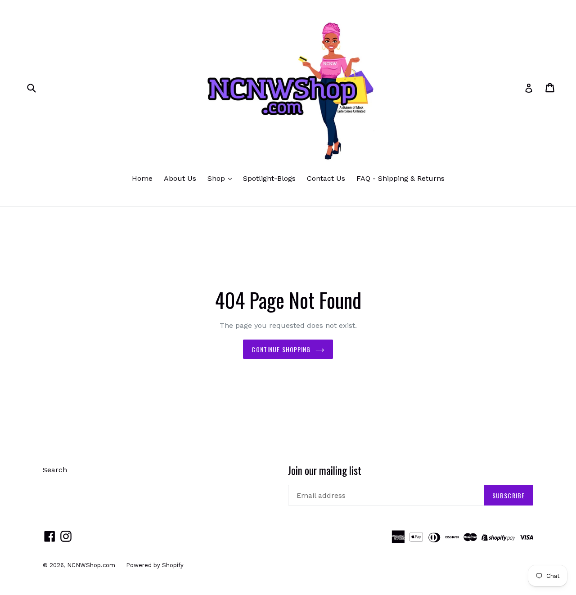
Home (142, 178)
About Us (180, 178)
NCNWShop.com (92, 565)
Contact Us (326, 178)
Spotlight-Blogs (269, 178)
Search (55, 469)
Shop (217, 178)
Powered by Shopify (155, 565)
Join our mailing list (324, 471)
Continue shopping (281, 349)
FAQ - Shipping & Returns (400, 178)
